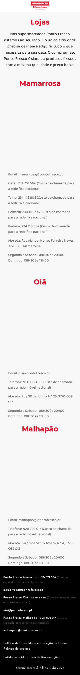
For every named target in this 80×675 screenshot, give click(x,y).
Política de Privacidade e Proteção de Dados (35, 643)
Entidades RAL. (14, 657)
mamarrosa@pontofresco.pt (23, 590)
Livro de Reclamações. (44, 657)
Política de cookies (16, 649)
